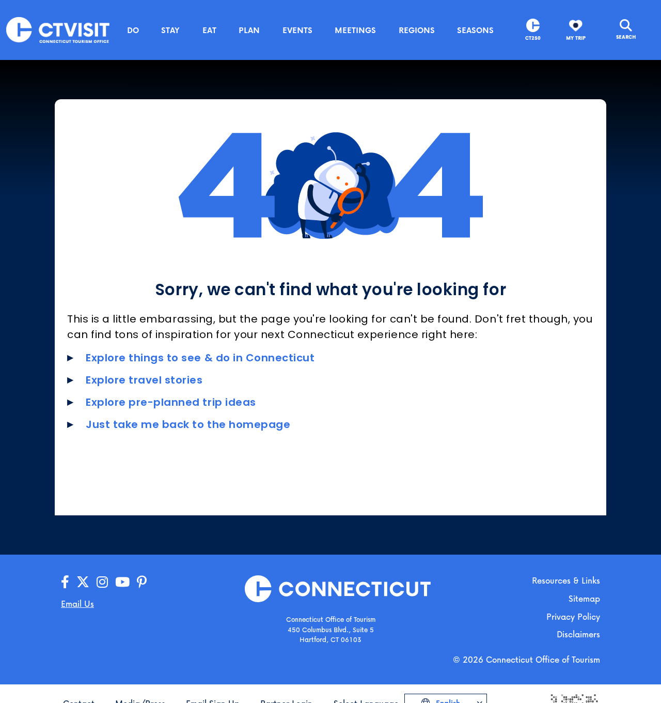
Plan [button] (249, 30)
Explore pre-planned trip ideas (171, 402)
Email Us (77, 603)
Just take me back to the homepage (188, 424)
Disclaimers (578, 634)
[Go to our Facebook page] (65, 582)
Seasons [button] (475, 30)
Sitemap (584, 598)
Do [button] (133, 30)
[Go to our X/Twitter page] (82, 582)
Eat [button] (209, 30)
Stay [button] (170, 30)
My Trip (576, 38)
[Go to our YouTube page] (122, 582)
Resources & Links (566, 580)
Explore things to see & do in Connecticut (200, 357)
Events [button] (297, 30)
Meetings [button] (355, 30)
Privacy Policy (573, 616)
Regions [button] (417, 30)
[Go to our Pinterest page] (142, 582)
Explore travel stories (144, 380)
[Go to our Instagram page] (102, 582)
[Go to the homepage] (57, 29)
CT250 (533, 38)
